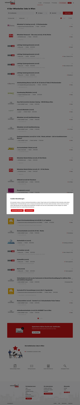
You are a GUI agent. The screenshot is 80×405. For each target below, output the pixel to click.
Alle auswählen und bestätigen (17, 210)
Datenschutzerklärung (29, 207)
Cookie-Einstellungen (29, 210)
